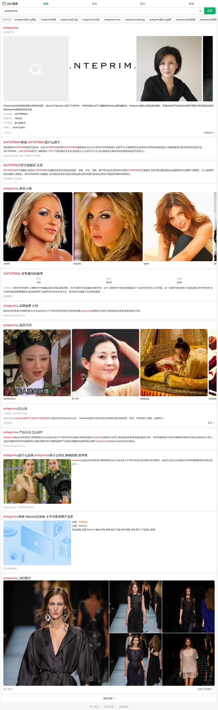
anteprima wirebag (135, 19)
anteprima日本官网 (185, 19)
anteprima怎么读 (69, 19)
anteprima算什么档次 (25, 19)
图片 (142, 3)
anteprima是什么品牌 (160, 19)
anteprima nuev (112, 19)
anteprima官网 (48, 19)
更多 (210, 422)
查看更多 (208, 132)
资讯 (94, 3)
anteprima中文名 (91, 19)
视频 (191, 3)
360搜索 (10, 3)
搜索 (209, 10)
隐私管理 (109, 706)
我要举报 (123, 706)
